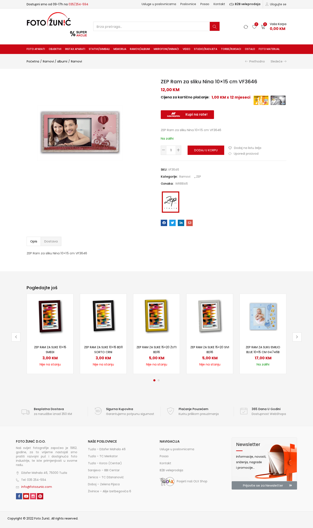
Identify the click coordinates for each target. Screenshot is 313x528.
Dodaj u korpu (206, 150)
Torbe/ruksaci (231, 49)
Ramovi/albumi (140, 49)
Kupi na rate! (196, 114)
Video (186, 49)
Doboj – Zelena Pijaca (104, 484)
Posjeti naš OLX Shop (192, 481)
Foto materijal (269, 49)
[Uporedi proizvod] (65, 309)
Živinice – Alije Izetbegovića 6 (109, 491)
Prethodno (257, 61)
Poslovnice (188, 4)
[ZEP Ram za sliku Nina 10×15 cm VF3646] (164, 223)
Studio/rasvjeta (205, 49)
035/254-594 (78, 4)
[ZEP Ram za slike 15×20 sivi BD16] (210, 317)
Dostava (51, 241)
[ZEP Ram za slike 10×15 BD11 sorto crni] (103, 317)
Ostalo (250, 49)
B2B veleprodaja (247, 4)
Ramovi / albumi (55, 61)
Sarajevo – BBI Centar (104, 470)
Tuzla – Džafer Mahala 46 (107, 449)
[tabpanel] (50, 333)
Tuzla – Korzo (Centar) (105, 463)
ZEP (198, 176)
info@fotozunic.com (36, 487)
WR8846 (181, 183)
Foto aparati (36, 49)
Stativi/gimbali (99, 49)
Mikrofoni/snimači (166, 49)
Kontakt (219, 4)
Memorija (119, 49)
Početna (33, 61)
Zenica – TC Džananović (106, 477)
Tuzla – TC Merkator (103, 456)
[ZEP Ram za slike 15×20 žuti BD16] (156, 317)
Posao (204, 4)
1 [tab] (154, 380)
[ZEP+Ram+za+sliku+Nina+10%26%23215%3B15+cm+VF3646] (172, 223)
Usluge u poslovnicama (159, 4)
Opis (33, 241)
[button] (273, 26)
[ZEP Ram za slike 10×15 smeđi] (50, 317)
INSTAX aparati (75, 49)
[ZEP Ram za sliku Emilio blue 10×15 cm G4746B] (263, 317)
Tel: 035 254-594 (33, 480)
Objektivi (55, 49)
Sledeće (277, 61)
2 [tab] (159, 380)
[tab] (34, 241)
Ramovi (76, 61)
